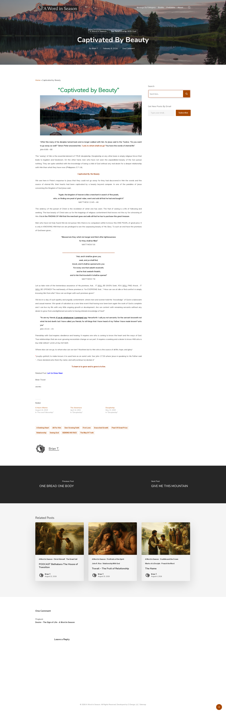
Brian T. (95, 48)
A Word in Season (98, 31)
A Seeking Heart (42, 428)
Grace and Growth (101, 428)
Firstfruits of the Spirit (115, 559)
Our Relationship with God (123, 31)
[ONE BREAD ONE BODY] (56, 484)
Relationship (41, 433)
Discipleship (110, 408)
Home (37, 80)
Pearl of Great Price (119, 428)
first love (87, 428)
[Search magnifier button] (186, 93)
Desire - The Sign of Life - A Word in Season (55, 622)
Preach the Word (167, 563)
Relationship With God (111, 563)
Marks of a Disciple (152, 563)
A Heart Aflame (41, 408)
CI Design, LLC (133, 704)
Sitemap (142, 704)
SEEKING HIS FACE (69, 433)
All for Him (56, 428)
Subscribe (183, 113)
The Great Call (71, 559)
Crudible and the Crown (169, 559)
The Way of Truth (87, 433)
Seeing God (54, 433)
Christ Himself (59, 559)
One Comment (128, 48)
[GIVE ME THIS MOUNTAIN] (169, 484)
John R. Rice (96, 563)
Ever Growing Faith (72, 428)
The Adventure (76, 408)
